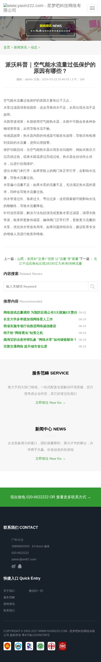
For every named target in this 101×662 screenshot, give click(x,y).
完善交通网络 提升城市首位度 (25, 346)
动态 (34, 47)
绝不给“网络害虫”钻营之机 (23, 333)
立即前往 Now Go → (50, 402)
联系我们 (9, 610)
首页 (7, 47)
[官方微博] (14, 566)
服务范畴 (9, 597)
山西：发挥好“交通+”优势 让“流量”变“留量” (48, 259)
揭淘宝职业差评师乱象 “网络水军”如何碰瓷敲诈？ (40, 339)
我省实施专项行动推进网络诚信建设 (30, 326)
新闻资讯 (20, 47)
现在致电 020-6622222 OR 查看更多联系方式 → (50, 497)
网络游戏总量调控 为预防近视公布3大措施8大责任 (40, 312)
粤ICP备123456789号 (36, 635)
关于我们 (9, 590)
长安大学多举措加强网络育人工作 (28, 319)
